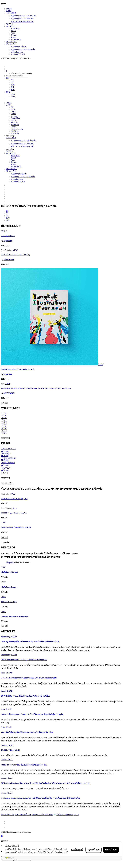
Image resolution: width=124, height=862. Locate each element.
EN (12, 82)
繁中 (13, 90)
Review (14, 35)
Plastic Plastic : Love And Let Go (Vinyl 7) (15, 255)
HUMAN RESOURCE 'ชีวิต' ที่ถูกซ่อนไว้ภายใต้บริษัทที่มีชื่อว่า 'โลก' (24, 765)
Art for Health (16, 39)
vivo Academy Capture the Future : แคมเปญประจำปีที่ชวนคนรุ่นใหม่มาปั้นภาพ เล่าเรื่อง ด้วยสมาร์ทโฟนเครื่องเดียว (40, 798)
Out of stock (5, 494)
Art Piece (14, 120)
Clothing (14, 116)
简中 (13, 87)
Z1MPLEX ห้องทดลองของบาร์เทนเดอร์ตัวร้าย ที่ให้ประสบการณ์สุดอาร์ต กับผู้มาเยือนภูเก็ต (32, 714)
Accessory (15, 125)
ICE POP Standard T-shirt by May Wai (14, 499)
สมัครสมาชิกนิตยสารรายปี (22, 22)
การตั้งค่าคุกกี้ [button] (77, 849)
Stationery (14, 122)
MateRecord (9, 260)
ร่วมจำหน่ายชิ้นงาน (23, 815)
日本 (13, 85)
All (12, 107)
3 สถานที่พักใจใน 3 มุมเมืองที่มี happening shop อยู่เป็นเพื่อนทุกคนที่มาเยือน (27, 732)
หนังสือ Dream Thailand (9, 572)
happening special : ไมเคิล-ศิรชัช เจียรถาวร (16, 527)
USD (13, 96)
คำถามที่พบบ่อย (7, 815)
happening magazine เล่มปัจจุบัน (23, 15)
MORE (4, 403)
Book (13, 109)
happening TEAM (18, 54)
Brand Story (15, 28)
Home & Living (17, 129)
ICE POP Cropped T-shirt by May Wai (14, 513)
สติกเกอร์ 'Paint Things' (9, 602)
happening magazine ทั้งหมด (22, 18)
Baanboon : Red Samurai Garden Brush (14, 616)
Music (13, 111)
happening (8, 241)
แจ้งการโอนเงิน (46, 815)
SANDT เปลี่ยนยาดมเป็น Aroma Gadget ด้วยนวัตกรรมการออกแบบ (24, 660)
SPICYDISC (9, 393)
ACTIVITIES (11, 42)
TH (12, 80)
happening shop (17, 52)
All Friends (15, 131)
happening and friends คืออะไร (23, 49)
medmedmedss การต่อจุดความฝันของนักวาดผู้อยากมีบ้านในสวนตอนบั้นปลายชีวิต (29, 678)
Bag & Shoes (16, 118)
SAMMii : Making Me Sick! (10, 750)
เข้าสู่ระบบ (10, 562)
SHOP (8, 11)
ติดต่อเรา (36, 815)
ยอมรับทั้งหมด (111, 849)
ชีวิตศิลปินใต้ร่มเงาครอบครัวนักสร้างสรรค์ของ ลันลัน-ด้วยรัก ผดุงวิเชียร (25, 696)
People (13, 31)
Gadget (13, 127)
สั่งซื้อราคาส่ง (62, 815)
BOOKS (9, 24)
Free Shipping (6, 250)
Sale (2, 384)
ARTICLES (10, 26)
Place (13, 33)
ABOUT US (11, 44)
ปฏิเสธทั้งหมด (93, 849)
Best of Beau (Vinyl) (8, 236)
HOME (9, 8)
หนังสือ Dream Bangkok (9, 587)
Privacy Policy (73, 815)
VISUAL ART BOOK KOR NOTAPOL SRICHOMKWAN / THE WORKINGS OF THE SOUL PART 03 (36, 388)
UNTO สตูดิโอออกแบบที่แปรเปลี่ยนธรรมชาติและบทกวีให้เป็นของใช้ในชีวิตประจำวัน (30, 642)
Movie (13, 114)
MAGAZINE (11, 13)
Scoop (13, 37)
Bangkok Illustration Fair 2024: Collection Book (17, 369)
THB (13, 94)
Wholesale (15, 133)
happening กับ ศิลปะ (19, 46)
